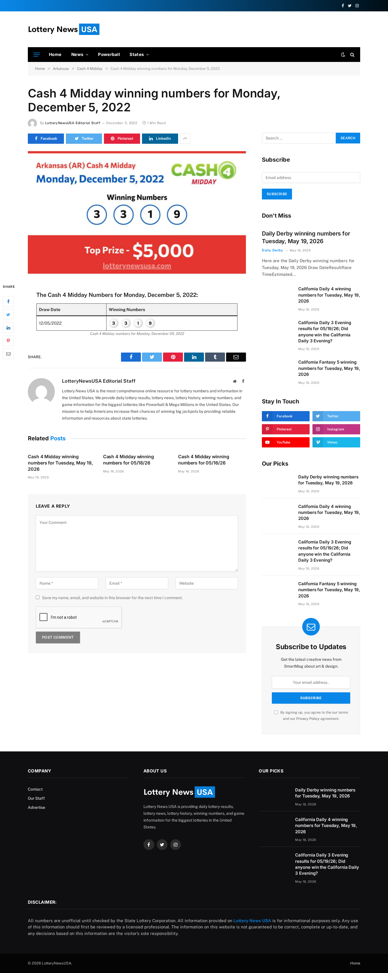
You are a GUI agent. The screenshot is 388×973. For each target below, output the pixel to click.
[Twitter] (8, 314)
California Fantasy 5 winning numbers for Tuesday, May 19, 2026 (329, 368)
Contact (35, 789)
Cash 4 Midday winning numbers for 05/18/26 (128, 460)
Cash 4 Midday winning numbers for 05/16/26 (203, 460)
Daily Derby (272, 250)
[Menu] (37, 54)
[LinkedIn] (8, 327)
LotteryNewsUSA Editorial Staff (72, 123)
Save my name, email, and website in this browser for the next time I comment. (112, 597)
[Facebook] (8, 301)
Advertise (36, 807)
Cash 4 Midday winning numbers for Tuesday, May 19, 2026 (60, 463)
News (77, 54)
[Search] (351, 54)
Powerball (109, 54)
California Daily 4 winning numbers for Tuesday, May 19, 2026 (329, 295)
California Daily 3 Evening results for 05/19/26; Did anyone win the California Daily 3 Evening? (324, 331)
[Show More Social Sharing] (185, 139)
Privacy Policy (308, 718)
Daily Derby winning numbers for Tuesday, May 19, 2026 (306, 237)
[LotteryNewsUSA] (63, 29)
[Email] (8, 353)
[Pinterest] (8, 340)
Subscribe (277, 194)
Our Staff (36, 798)
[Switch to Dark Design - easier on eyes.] (343, 54)
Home (55, 54)
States (137, 54)
